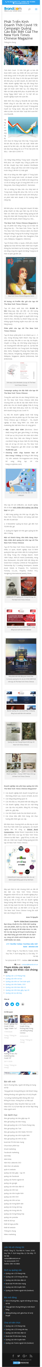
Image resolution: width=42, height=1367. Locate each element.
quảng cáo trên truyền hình (14, 1193)
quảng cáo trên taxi (11, 1190)
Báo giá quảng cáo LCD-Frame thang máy (19, 1125)
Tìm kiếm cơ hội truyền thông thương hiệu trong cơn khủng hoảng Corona (26, 1028)
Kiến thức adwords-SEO (12, 1163)
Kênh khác (8, 1159)
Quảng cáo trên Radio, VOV (15, 984)
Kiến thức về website (11, 1166)
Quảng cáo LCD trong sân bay (17, 1277)
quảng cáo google (10, 1183)
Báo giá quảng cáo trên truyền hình (17, 1135)
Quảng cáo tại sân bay (14, 993)
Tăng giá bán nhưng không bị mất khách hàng (20, 1091)
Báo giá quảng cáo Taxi (12, 1128)
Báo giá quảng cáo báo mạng (15, 1122)
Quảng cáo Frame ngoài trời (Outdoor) (20, 1290)
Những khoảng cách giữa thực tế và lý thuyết (20, 1094)
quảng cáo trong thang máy (14, 1214)
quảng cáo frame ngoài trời (14, 1180)
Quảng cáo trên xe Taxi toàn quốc (18, 981)
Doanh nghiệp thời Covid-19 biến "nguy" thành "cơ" (10, 1026)
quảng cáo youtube (11, 1217)
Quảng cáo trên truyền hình (15, 1287)
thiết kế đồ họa (9, 1221)
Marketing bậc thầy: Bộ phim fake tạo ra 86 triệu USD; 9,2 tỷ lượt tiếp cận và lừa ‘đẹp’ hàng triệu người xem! (21, 1106)
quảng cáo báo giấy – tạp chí (14, 1173)
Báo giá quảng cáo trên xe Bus (15, 1139)
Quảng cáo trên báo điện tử (16, 987)
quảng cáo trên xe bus (12, 1200)
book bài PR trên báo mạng (14, 1142)
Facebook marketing (11, 1152)
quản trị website (10, 1169)
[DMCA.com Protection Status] (21, 1364)
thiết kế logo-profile (11, 1224)
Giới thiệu (7, 1156)
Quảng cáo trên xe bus (14, 979)
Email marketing (10, 1149)
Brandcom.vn (26, 1360)
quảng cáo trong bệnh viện (13, 1204)
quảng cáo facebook (11, 1176)
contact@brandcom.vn (30, 964)
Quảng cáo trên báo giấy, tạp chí (17, 990)
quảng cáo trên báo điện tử (14, 1187)
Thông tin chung (10, 42)
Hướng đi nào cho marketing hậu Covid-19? (10, 1056)
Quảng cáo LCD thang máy (15, 976)
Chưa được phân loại (11, 1145)
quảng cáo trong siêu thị (13, 1210)
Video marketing (10, 1234)
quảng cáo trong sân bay (13, 1207)
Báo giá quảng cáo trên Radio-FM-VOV (18, 1132)
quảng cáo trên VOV (11, 1197)
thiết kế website (9, 1227)
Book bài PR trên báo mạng (16, 1284)
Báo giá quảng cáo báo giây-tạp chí (17, 1118)
